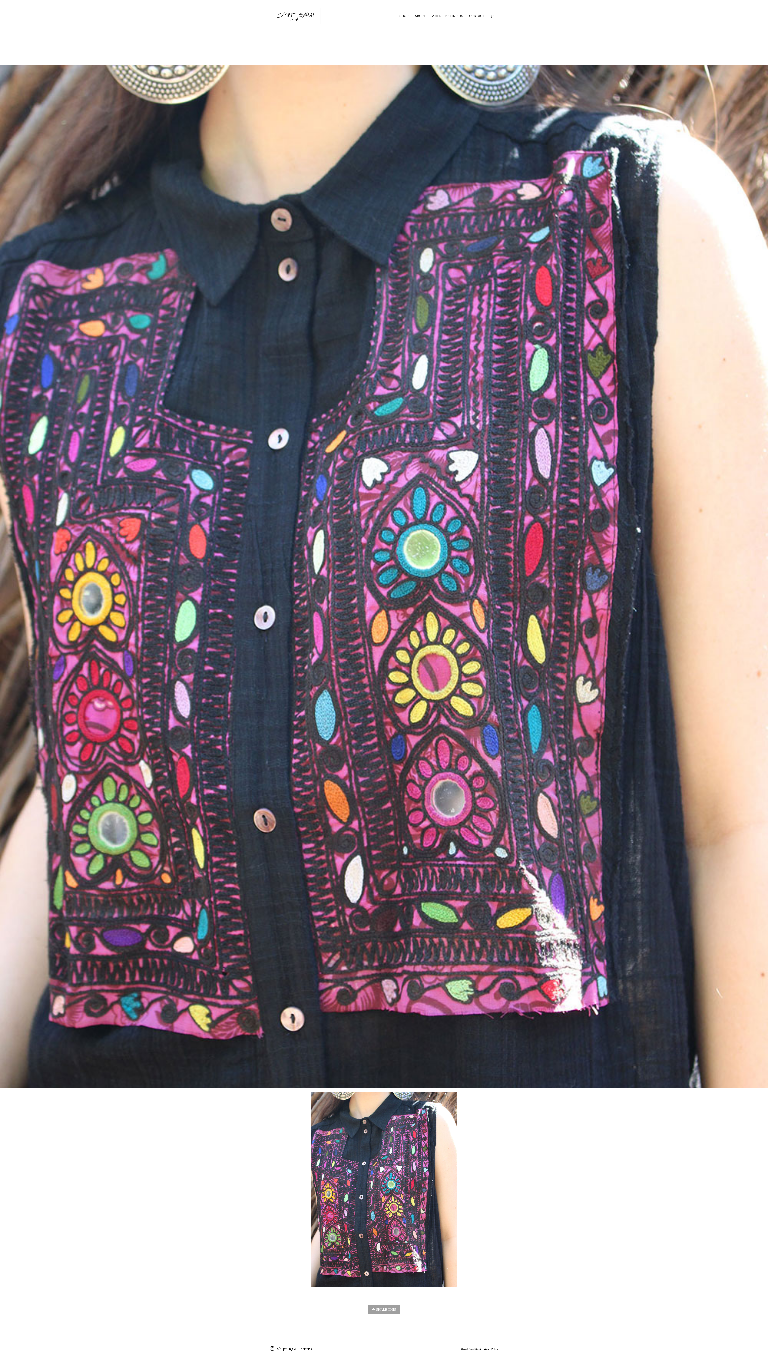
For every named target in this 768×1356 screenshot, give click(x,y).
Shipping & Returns (294, 1349)
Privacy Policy (490, 1349)
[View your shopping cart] (493, 16)
